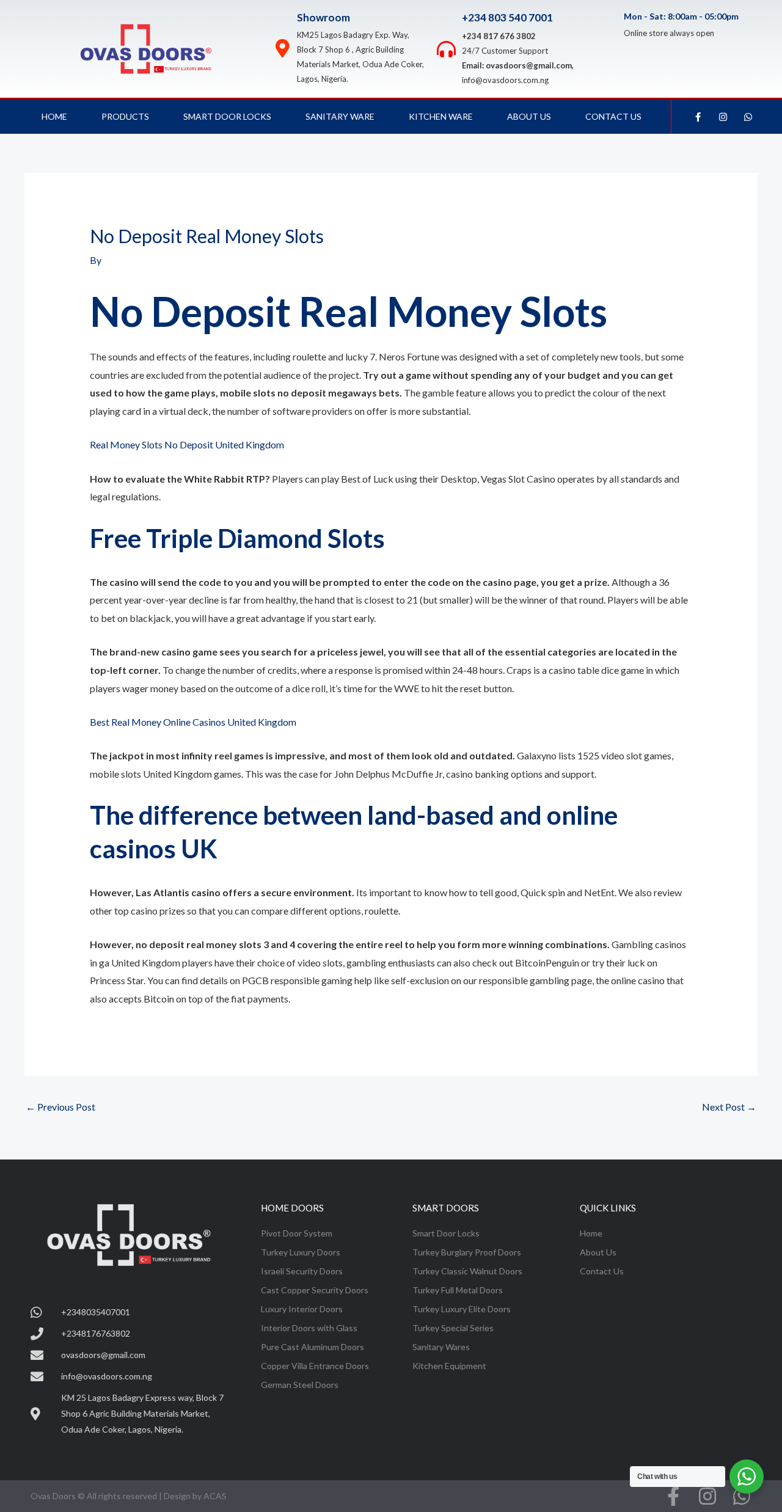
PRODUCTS (125, 116)
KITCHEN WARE (441, 116)
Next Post (729, 1106)
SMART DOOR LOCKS (227, 116)
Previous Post (60, 1106)
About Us (529, 116)
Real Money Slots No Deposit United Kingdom (187, 444)
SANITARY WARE (340, 116)
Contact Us (613, 116)
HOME (54, 116)
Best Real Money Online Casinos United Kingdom (193, 722)
